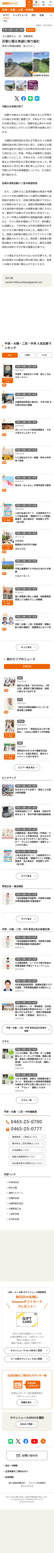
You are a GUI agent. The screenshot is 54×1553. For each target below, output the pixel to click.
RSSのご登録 (26, 1424)
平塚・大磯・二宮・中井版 (17, 9)
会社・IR (36, 5)
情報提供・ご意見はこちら (24, 1137)
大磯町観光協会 (16, 1203)
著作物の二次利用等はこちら (25, 1143)
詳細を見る (26, 1402)
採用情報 (9, 1477)
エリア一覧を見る (26, 767)
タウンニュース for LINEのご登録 (26, 1350)
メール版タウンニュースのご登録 (26, 1359)
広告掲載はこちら (20, 1150)
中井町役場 (14, 1219)
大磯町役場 (14, 1198)
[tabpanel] (27, 64)
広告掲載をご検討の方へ (16, 1471)
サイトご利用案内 (37, 1483)
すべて (6, 15)
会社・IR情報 (11, 1465)
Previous (10, 60)
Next (44, 60)
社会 (42, 15)
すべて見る (26, 876)
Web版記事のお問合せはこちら (26, 1163)
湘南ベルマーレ (16, 1193)
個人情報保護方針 (17, 1483)
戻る (6, 21)
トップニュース (20, 15)
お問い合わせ (30, 1455)
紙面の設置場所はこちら (23, 1157)
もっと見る (26, 647)
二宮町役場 (14, 1214)
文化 (33, 15)
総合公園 (13, 1187)
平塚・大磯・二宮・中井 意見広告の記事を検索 (26, 1029)
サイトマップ (27, 1486)
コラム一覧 (26, 1100)
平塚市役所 (14, 1182)
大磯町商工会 (15, 1209)
